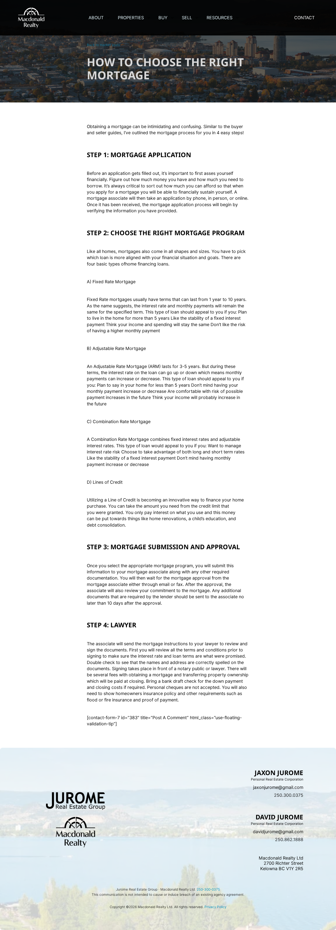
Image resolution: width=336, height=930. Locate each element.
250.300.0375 (288, 795)
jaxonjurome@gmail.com (278, 787)
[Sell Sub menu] (196, 18)
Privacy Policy (215, 907)
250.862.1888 (289, 839)
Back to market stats (103, 45)
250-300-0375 (208, 889)
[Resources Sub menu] (237, 18)
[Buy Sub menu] (172, 18)
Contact (304, 17)
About (96, 17)
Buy (163, 17)
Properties (131, 17)
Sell (187, 17)
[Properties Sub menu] (148, 18)
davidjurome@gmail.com (278, 831)
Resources (219, 17)
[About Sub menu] (108, 18)
